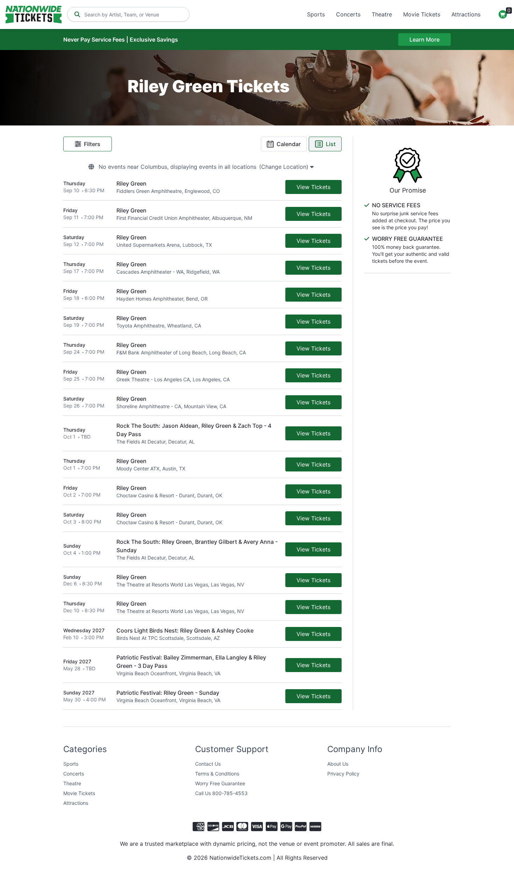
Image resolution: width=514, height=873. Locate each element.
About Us (337, 764)
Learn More (424, 39)
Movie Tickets (421, 14)
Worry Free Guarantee (220, 783)
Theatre (382, 14)
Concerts (348, 14)
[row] (202, 187)
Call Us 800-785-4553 (221, 793)
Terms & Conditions (217, 774)
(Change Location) (284, 166)
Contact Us (208, 764)
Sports (316, 14)
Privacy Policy (343, 774)
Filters (92, 143)
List (331, 143)
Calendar (289, 143)
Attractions (465, 14)
